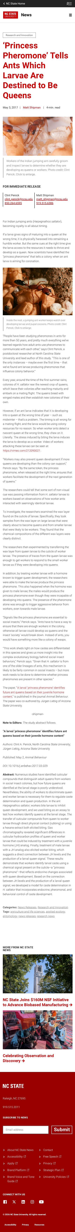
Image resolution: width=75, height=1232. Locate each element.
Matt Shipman (32, 107)
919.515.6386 (44, 203)
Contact (48, 1150)
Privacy (25, 1225)
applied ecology (55, 911)
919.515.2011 (11, 1107)
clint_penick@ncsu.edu (19, 199)
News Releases (27, 907)
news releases (27, 916)
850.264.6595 (13, 203)
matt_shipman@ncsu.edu (52, 199)
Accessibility (10, 1225)
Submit (62, 1129)
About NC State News (20, 1150)
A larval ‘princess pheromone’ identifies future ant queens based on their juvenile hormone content (34, 692)
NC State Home (15, 3)
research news (46, 916)
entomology (10, 916)
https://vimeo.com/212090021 (21, 450)
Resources (39, 1225)
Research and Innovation (53, 907)
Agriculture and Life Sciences (27, 911)
